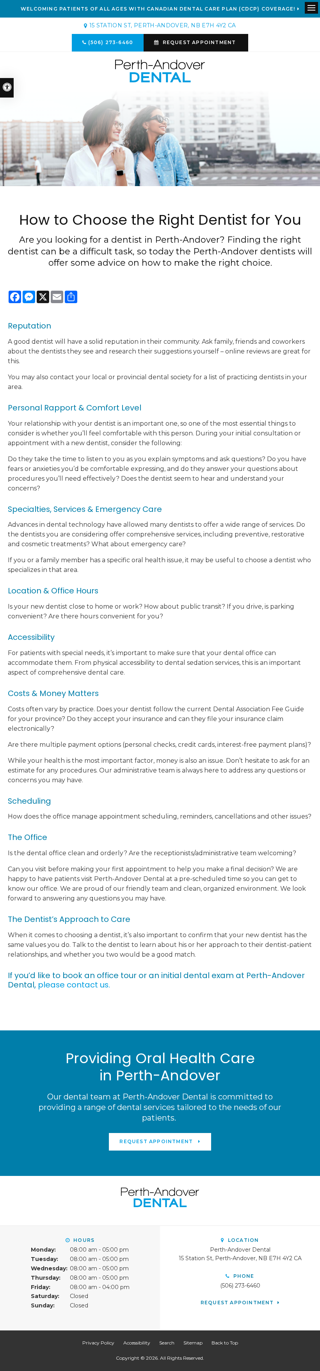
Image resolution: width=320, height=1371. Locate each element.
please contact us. (74, 984)
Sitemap (193, 1343)
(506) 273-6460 (110, 42)
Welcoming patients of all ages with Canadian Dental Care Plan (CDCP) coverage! (158, 9)
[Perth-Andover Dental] (160, 70)
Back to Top (225, 1343)
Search (166, 1343)
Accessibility (136, 1343)
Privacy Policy (98, 1343)
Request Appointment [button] (199, 42)
